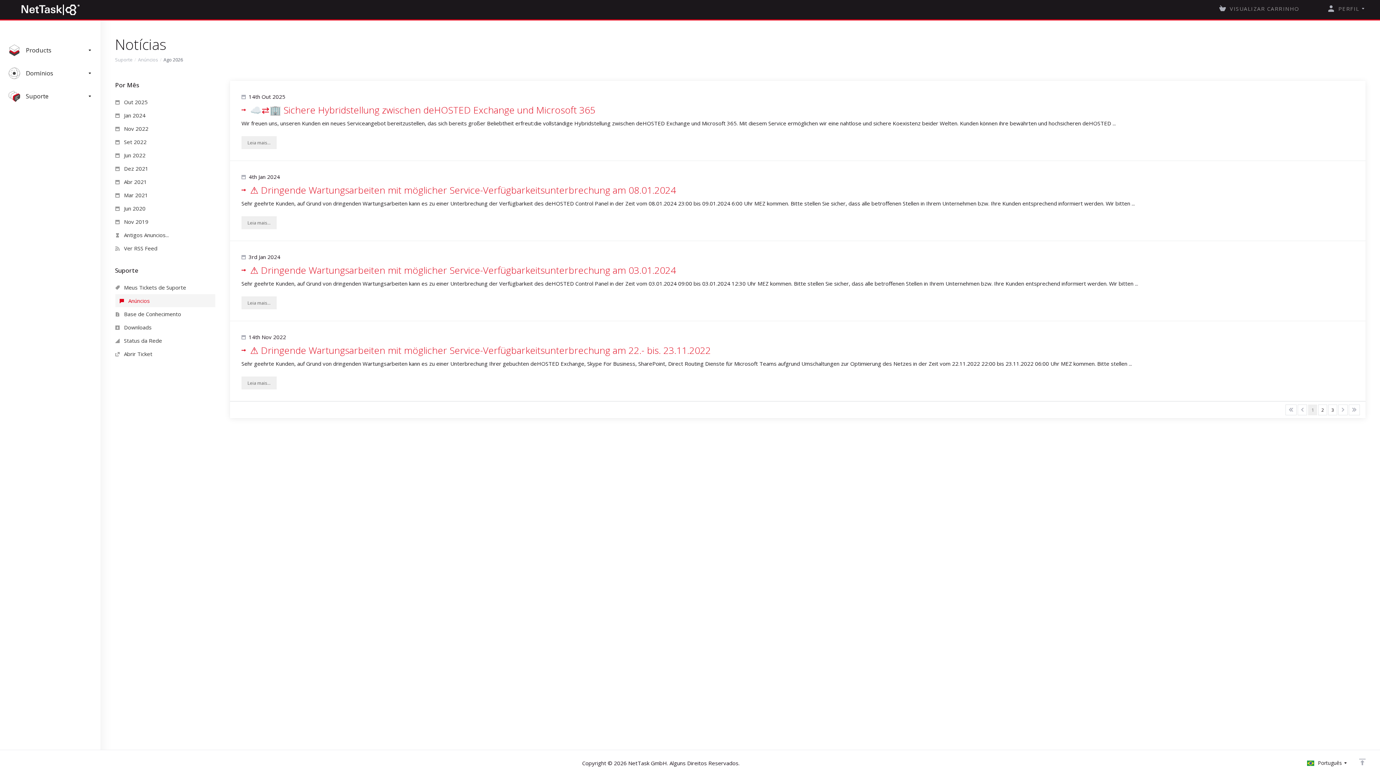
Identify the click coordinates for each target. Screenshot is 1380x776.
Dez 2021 (135, 168)
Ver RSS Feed (140, 248)
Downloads (137, 327)
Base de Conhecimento (152, 314)
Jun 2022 (134, 155)
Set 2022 (135, 142)
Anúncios (148, 59)
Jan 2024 (134, 115)
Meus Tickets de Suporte (154, 287)
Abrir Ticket (137, 353)
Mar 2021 (135, 195)
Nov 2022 (135, 128)
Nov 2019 (135, 221)
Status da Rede (142, 340)
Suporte (124, 59)
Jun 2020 (134, 208)
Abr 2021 (135, 181)
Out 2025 (135, 102)
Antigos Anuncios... (146, 235)
